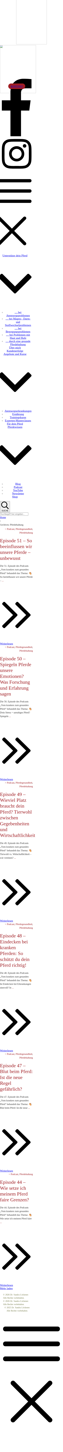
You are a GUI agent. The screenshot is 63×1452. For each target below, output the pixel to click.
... (3, 580)
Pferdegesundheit (24, 529)
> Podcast (9, 529)
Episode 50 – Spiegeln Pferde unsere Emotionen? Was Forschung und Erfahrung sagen (15, 676)
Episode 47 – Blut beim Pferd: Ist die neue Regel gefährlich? (16, 1077)
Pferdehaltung (26, 532)
